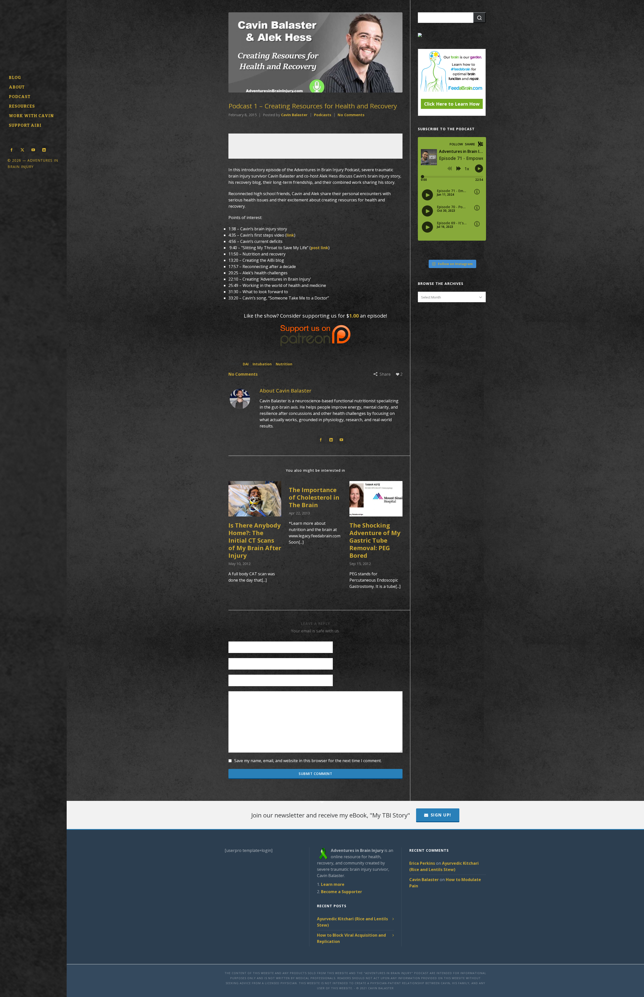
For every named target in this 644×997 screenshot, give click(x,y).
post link (319, 247)
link (290, 235)
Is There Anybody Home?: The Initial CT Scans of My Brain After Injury (254, 540)
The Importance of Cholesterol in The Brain (314, 497)
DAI (246, 364)
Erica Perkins (422, 863)
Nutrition (284, 364)
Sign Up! (441, 815)
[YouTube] (341, 439)
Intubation (262, 364)
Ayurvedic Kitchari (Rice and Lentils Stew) (352, 922)
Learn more (332, 884)
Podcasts (322, 114)
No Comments (351, 114)
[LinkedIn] (331, 439)
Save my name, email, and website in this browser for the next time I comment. (308, 760)
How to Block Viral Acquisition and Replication (351, 938)
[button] (479, 17)
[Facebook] (320, 439)
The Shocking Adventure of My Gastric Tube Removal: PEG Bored (374, 540)
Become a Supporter (341, 891)
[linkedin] (44, 149)
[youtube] (33, 149)
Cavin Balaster (294, 114)
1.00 (354, 315)
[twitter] (22, 149)
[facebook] (12, 149)
